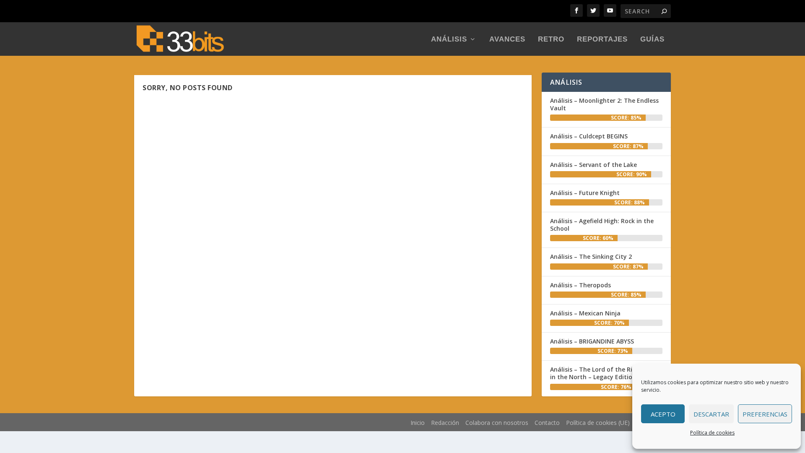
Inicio (417, 423)
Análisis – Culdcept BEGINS (589, 136)
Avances (507, 39)
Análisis (449, 39)
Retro (551, 39)
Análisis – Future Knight (585, 193)
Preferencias (765, 414)
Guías (652, 39)
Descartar (711, 414)
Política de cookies (712, 432)
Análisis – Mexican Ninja (585, 313)
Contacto (547, 423)
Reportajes (602, 39)
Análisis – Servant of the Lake (593, 165)
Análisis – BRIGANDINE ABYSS (592, 341)
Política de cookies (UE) (598, 423)
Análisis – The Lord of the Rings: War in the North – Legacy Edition (604, 373)
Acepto (663, 414)
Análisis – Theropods (580, 285)
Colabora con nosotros (496, 423)
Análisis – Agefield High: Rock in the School (602, 224)
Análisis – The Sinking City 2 (591, 256)
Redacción (445, 423)
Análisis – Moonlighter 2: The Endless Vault (604, 104)
